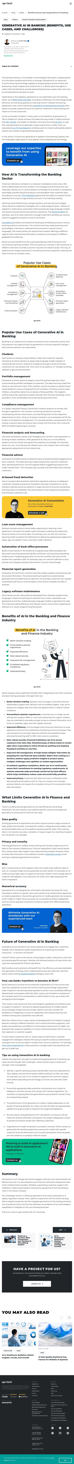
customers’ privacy (53, 854)
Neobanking (35, 1391)
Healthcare (35, 1384)
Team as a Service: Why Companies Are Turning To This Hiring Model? (24, 1240)
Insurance (35, 1395)
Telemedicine (36, 1386)
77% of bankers (28, 195)
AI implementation (27, 974)
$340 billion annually (22, 100)
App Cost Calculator (57, 1395)
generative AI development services (48, 106)
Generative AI (8, 223)
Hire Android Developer (58, 1402)
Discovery (35, 1409)
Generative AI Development (40, 1415)
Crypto (34, 1393)
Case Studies (54, 1386)
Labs (52, 1393)
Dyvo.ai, (58, 122)
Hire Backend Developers (58, 1418)
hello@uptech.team (37, 1449)
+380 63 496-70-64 (37, 1438)
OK (65, 1460)
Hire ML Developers (56, 1411)
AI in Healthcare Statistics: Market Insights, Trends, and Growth (59, 1241)
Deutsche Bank (58, 212)
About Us (53, 1384)
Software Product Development (37, 1412)
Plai (7, 122)
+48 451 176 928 (36, 1432)
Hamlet (13, 122)
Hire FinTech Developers (58, 1415)
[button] (71, 3)
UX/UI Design (36, 1402)
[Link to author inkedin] (28, 41)
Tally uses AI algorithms (12, 1045)
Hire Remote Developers (58, 1413)
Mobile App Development (39, 1405)
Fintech (34, 1388)
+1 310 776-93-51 (36, 1427)
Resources (54, 1391)
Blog (52, 1388)
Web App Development (38, 1407)
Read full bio (8, 56)
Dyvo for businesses (20, 128)
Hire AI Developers (56, 1408)
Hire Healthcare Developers (59, 1420)
